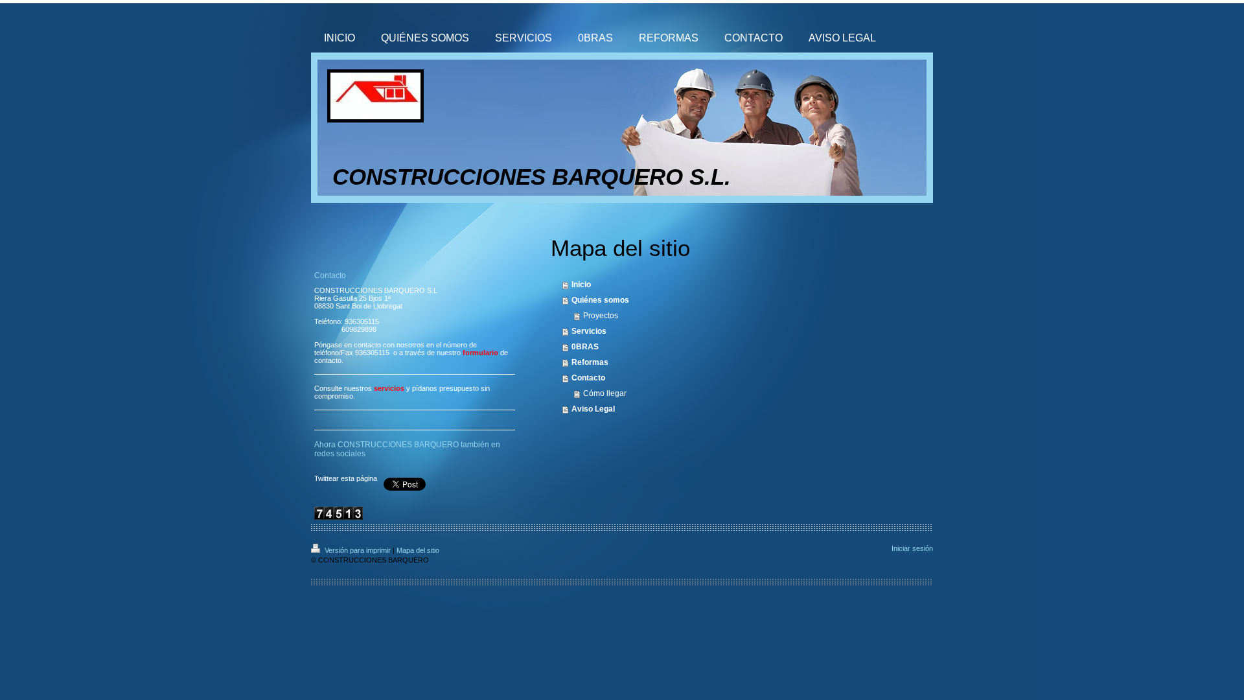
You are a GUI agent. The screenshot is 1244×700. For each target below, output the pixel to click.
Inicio (581, 284)
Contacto (588, 377)
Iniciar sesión (912, 548)
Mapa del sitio (418, 550)
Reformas (589, 362)
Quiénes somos (600, 300)
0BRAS (585, 346)
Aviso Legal (593, 409)
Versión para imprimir (358, 550)
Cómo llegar (605, 393)
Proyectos (600, 315)
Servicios (588, 331)
